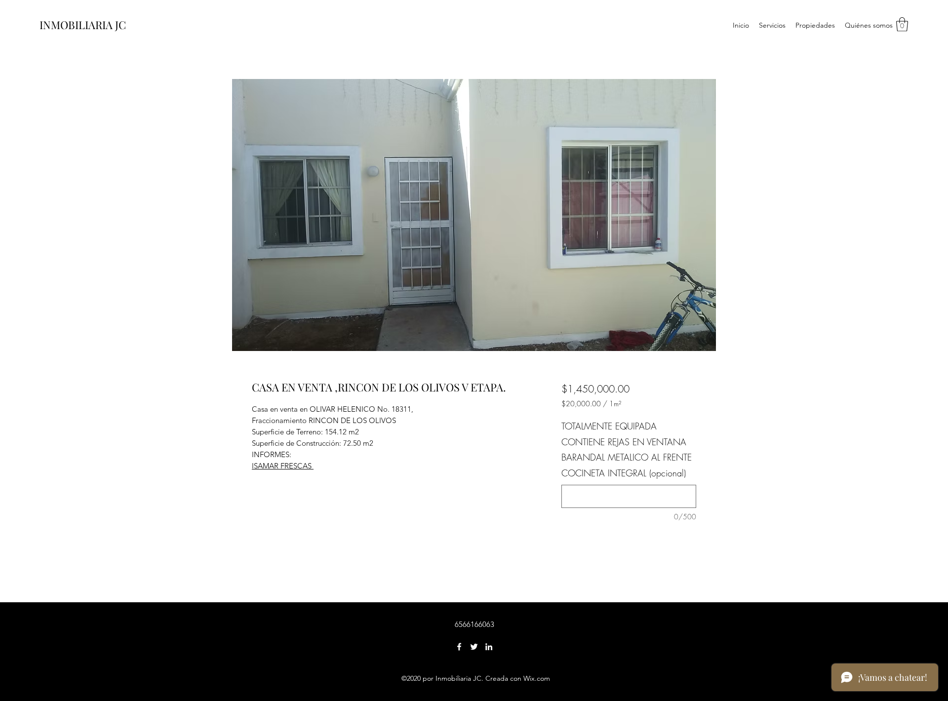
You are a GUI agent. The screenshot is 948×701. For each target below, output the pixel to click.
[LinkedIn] (489, 647)
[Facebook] (459, 647)
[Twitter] (474, 647)
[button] (902, 24)
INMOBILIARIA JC (83, 24)
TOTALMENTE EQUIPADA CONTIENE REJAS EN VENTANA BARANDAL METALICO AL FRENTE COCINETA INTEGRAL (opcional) (626, 449)
